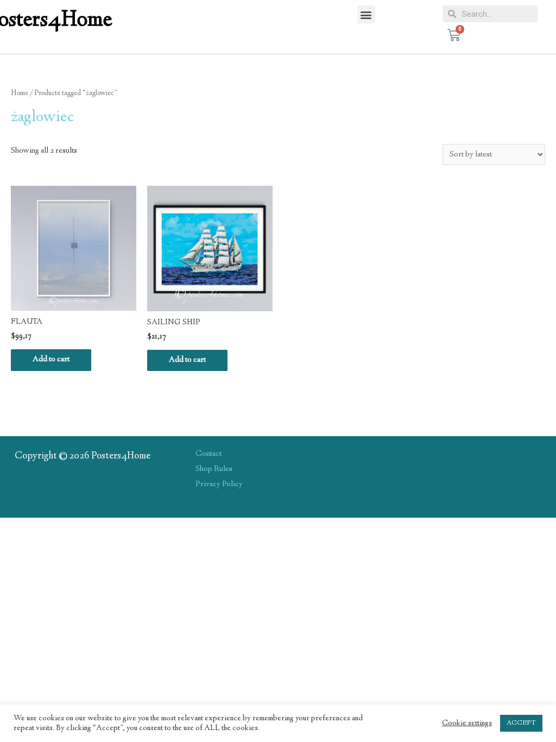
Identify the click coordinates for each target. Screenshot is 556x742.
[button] (366, 14)
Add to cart (51, 359)
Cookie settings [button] (467, 723)
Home (19, 93)
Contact (208, 454)
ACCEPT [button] (521, 723)
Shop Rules (213, 469)
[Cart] (453, 35)
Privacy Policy (219, 484)
